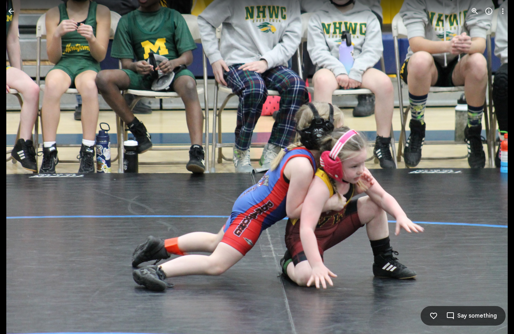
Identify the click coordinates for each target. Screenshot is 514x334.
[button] (19, 167)
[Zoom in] (475, 11)
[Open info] (489, 11)
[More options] (503, 11)
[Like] (433, 316)
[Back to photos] (11, 11)
